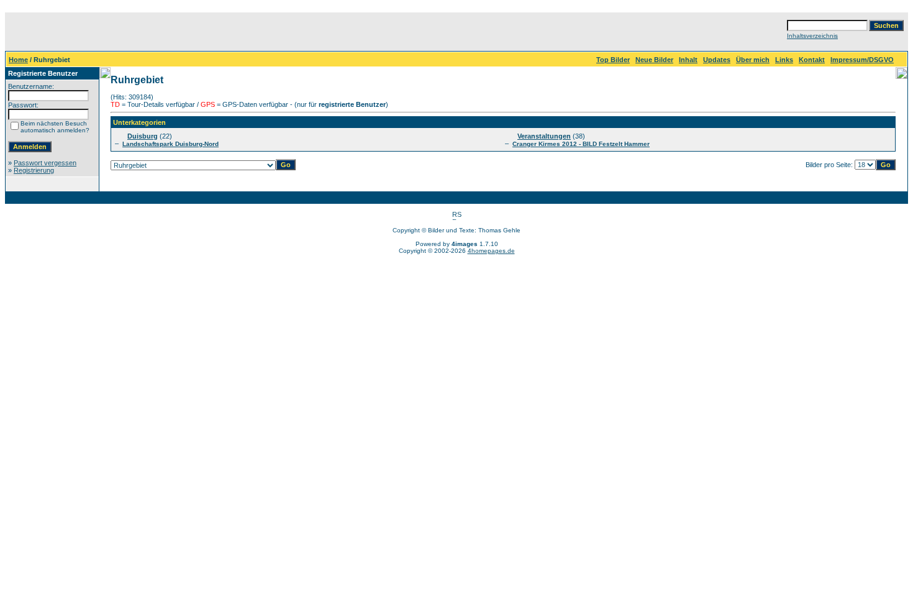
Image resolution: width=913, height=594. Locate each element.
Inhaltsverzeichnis (812, 35)
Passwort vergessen (45, 163)
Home (18, 59)
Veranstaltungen (544, 136)
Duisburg (142, 136)
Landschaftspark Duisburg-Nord (170, 143)
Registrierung (34, 170)
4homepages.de (491, 250)
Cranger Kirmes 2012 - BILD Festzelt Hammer (581, 143)
